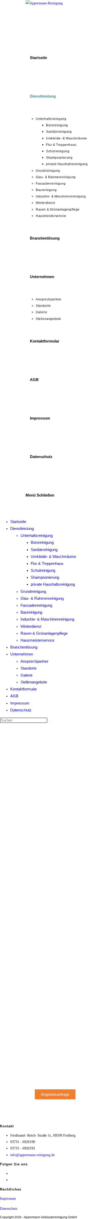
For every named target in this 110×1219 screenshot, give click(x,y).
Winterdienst (30, 626)
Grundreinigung (33, 591)
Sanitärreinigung (44, 549)
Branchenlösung (23, 647)
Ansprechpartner (34, 661)
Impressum (19, 703)
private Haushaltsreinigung (53, 584)
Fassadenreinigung (36, 605)
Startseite (18, 521)
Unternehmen (21, 654)
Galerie (26, 675)
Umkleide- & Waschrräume (53, 556)
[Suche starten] (50, 721)
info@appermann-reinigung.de (32, 1155)
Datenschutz (20, 710)
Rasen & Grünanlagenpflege (44, 633)
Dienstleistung (22, 528)
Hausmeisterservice (37, 640)
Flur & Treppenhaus (47, 563)
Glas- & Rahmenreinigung (42, 598)
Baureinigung (31, 612)
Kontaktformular (23, 689)
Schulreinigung (43, 570)
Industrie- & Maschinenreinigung (47, 619)
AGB (14, 696)
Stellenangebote (33, 682)
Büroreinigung (42, 542)
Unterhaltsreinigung (36, 535)
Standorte (28, 668)
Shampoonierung (45, 577)
